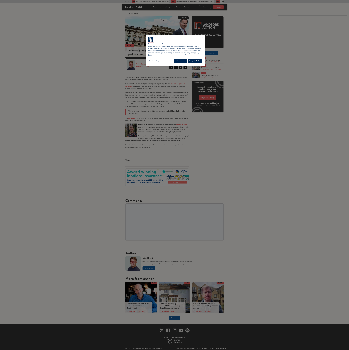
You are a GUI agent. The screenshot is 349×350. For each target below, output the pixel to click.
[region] (175, 50)
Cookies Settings (154, 60)
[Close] (202, 38)
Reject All (180, 61)
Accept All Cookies (195, 61)
